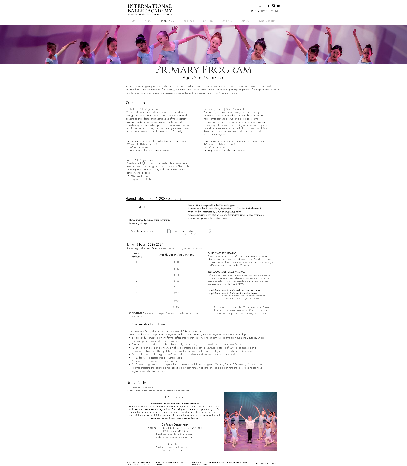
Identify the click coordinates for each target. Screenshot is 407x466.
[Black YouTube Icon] (278, 6)
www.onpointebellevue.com (179, 437)
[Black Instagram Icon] (273, 6)
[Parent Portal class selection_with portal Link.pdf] (169, 232)
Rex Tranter (210, 464)
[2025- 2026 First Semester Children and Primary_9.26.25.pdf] (210, 232)
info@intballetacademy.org (138, 464)
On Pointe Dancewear (166, 390)
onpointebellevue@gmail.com (177, 434)
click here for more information (253, 295)
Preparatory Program (228, 92)
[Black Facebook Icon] (268, 6)
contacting (227, 462)
